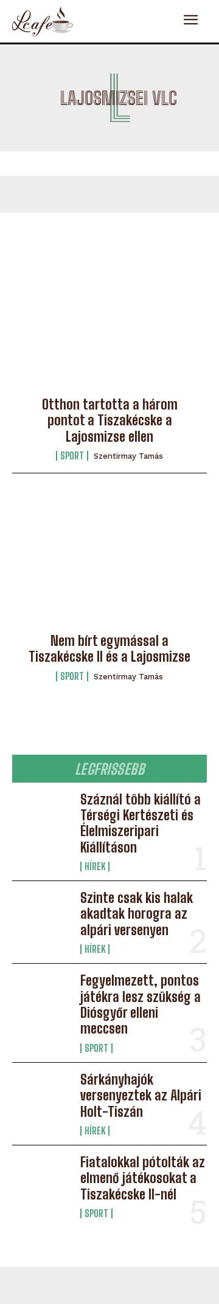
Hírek (95, 866)
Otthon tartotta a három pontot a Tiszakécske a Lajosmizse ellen (110, 420)
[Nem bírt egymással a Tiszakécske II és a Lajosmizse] (109, 563)
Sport (72, 456)
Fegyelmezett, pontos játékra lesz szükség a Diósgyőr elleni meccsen (140, 1004)
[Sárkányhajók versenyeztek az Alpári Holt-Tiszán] (41, 1098)
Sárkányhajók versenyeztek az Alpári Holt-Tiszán (140, 1095)
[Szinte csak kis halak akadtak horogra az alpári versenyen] (41, 916)
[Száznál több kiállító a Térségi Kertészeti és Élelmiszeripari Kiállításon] (41, 818)
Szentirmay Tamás (128, 456)
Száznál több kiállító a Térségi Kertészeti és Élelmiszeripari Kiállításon (140, 823)
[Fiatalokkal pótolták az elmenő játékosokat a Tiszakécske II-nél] (41, 1181)
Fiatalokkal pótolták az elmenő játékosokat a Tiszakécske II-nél (142, 1178)
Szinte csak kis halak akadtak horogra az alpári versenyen (136, 914)
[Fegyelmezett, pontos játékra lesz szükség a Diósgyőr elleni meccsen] (41, 999)
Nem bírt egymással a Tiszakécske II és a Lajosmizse (109, 649)
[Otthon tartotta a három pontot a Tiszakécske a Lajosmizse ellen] (109, 327)
